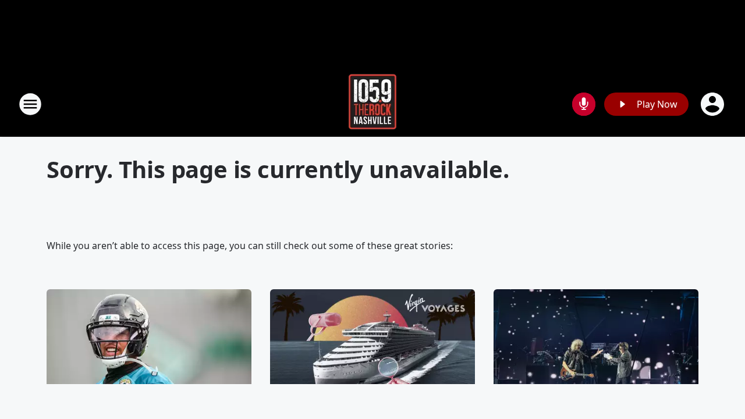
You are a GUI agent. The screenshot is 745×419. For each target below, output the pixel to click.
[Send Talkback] (583, 104)
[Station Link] (372, 103)
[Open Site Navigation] (30, 104)
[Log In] (713, 104)
